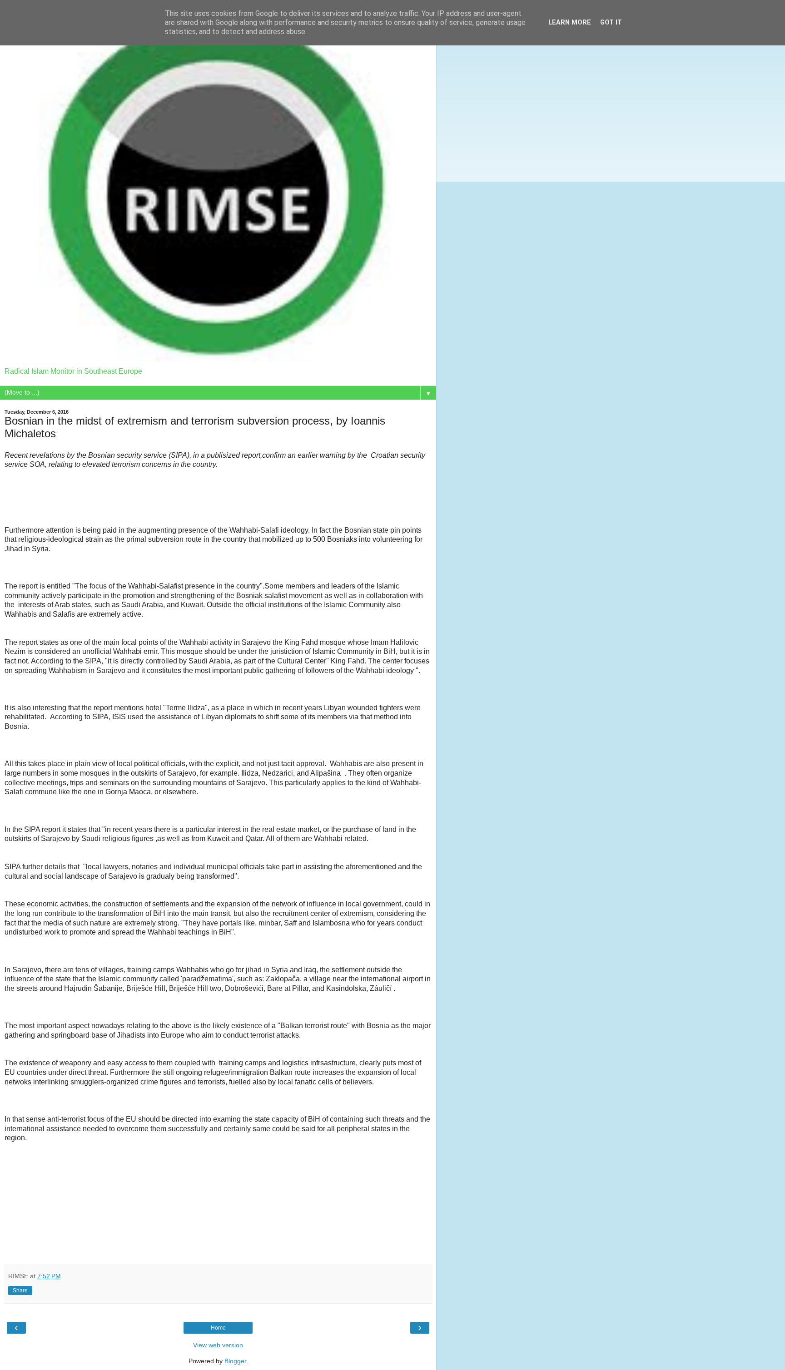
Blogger (235, 1361)
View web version (218, 1345)
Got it (611, 22)
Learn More (569, 22)
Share (20, 1290)
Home (218, 1328)
